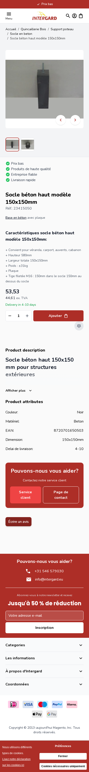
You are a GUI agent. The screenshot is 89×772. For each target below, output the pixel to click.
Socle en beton (21, 34)
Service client (25, 495)
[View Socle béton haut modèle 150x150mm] (12, 144)
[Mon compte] (74, 16)
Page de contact (61, 495)
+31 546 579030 (49, 571)
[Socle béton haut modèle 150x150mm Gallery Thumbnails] (19, 144)
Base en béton (15, 218)
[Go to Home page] (44, 15)
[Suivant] (75, 120)
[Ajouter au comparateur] (79, 325)
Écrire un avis (18, 521)
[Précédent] (60, 120)
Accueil (10, 29)
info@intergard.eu (49, 579)
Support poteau (62, 29)
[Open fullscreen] (44, 89)
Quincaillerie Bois (33, 29)
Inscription (44, 627)
